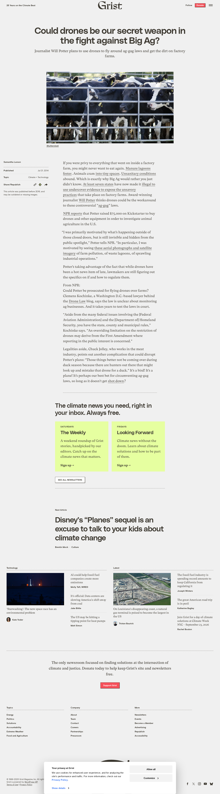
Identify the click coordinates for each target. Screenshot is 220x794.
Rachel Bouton (184, 629)
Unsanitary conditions (138, 173)
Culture (75, 547)
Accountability (14, 727)
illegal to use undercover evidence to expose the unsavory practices (109, 189)
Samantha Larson (12, 162)
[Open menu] (210, 5)
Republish (140, 731)
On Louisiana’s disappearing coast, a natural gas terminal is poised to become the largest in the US (141, 612)
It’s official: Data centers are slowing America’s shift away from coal (88, 599)
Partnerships (77, 731)
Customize (149, 778)
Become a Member (144, 723)
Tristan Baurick (126, 623)
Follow (189, 5)
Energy (10, 714)
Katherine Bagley (185, 608)
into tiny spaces (107, 173)
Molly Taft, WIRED (79, 587)
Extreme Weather (15, 731)
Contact (75, 723)
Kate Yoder (17, 619)
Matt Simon (76, 625)
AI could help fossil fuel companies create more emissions (85, 578)
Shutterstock (53, 146)
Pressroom (76, 735)
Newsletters (140, 714)
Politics (10, 719)
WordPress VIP (31, 782)
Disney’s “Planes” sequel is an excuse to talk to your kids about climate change (109, 528)
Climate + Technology (38, 177)
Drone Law (77, 301)
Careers (74, 727)
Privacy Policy (26, 784)
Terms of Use (12, 784)
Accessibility (141, 735)
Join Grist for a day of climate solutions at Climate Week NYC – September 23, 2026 (195, 621)
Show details (58, 788)
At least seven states (98, 184)
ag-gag (103, 205)
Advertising (140, 727)
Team (73, 719)
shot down (116, 381)
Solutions (11, 723)
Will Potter (87, 200)
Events (138, 719)
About (74, 714)
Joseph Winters (185, 591)
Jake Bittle (76, 608)
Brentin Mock (61, 547)
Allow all (151, 769)
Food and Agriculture (17, 735)
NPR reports (72, 213)
